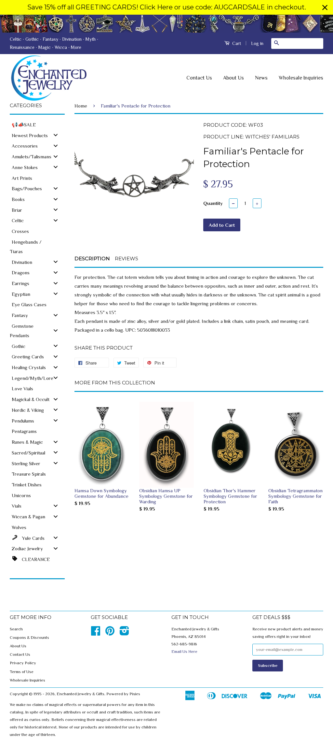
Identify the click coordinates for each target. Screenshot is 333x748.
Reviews (126, 258)
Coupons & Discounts (29, 637)
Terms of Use (21, 671)
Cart (236, 43)
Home (80, 105)
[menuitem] (37, 124)
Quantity (213, 203)
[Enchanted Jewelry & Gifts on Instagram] (124, 633)
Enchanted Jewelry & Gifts (80, 694)
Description (92, 258)
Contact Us (199, 78)
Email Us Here (184, 651)
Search (16, 629)
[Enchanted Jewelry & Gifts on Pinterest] (110, 633)
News (261, 78)
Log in (257, 43)
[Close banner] (325, 7)
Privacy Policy (23, 663)
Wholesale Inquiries (301, 78)
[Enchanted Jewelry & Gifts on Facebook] (95, 633)
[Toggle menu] (55, 135)
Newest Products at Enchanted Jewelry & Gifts (166, 24)
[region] (166, 7)
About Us (233, 78)
